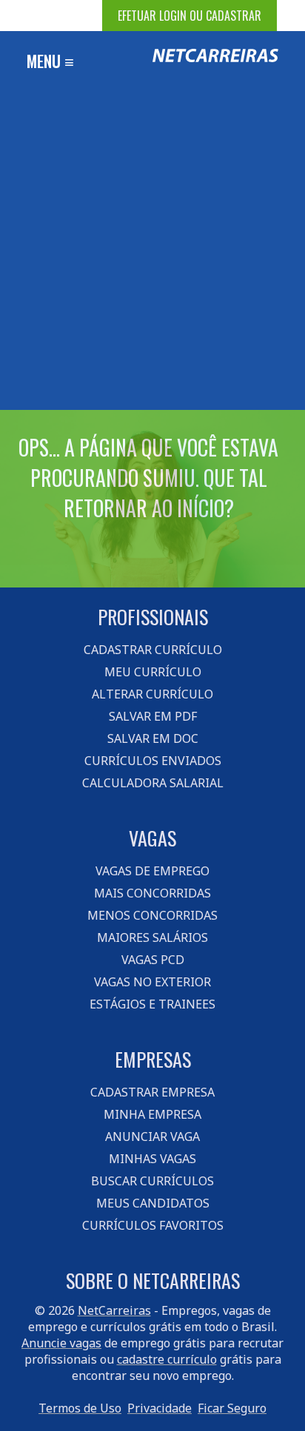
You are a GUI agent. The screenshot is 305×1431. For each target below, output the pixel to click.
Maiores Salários (152, 937)
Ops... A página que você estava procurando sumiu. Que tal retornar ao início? (148, 477)
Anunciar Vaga (152, 1136)
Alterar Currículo (152, 694)
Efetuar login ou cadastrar (189, 15)
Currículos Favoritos (153, 1225)
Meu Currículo (152, 672)
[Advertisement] (152, 250)
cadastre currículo (167, 1359)
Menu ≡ (50, 61)
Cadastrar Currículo (153, 650)
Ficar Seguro (232, 1408)
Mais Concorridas (152, 893)
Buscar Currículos (152, 1181)
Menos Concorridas (152, 915)
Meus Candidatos (153, 1203)
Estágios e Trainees (152, 1004)
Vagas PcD (152, 960)
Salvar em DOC (152, 738)
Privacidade (159, 1408)
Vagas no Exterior (152, 982)
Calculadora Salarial (153, 783)
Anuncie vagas (61, 1343)
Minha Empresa (152, 1114)
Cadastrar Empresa (152, 1092)
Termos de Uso (79, 1408)
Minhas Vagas (152, 1159)
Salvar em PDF (153, 716)
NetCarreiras (114, 1310)
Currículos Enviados (152, 760)
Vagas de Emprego (152, 871)
